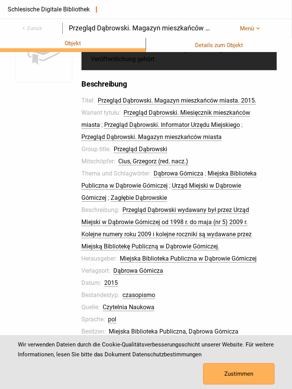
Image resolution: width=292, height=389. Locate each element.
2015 (111, 282)
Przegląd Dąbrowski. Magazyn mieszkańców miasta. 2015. (177, 100)
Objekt (73, 43)
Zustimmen (238, 373)
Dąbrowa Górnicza (178, 173)
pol (112, 319)
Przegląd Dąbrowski (140, 149)
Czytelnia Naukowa (128, 307)
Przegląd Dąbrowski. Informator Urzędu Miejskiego (172, 124)
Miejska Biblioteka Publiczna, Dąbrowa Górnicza (173, 331)
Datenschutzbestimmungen (167, 354)
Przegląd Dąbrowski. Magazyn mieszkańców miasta (151, 137)
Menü (247, 28)
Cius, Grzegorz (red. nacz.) (153, 161)
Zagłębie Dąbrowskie (139, 197)
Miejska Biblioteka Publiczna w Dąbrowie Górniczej (188, 258)
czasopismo (138, 295)
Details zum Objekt (219, 45)
